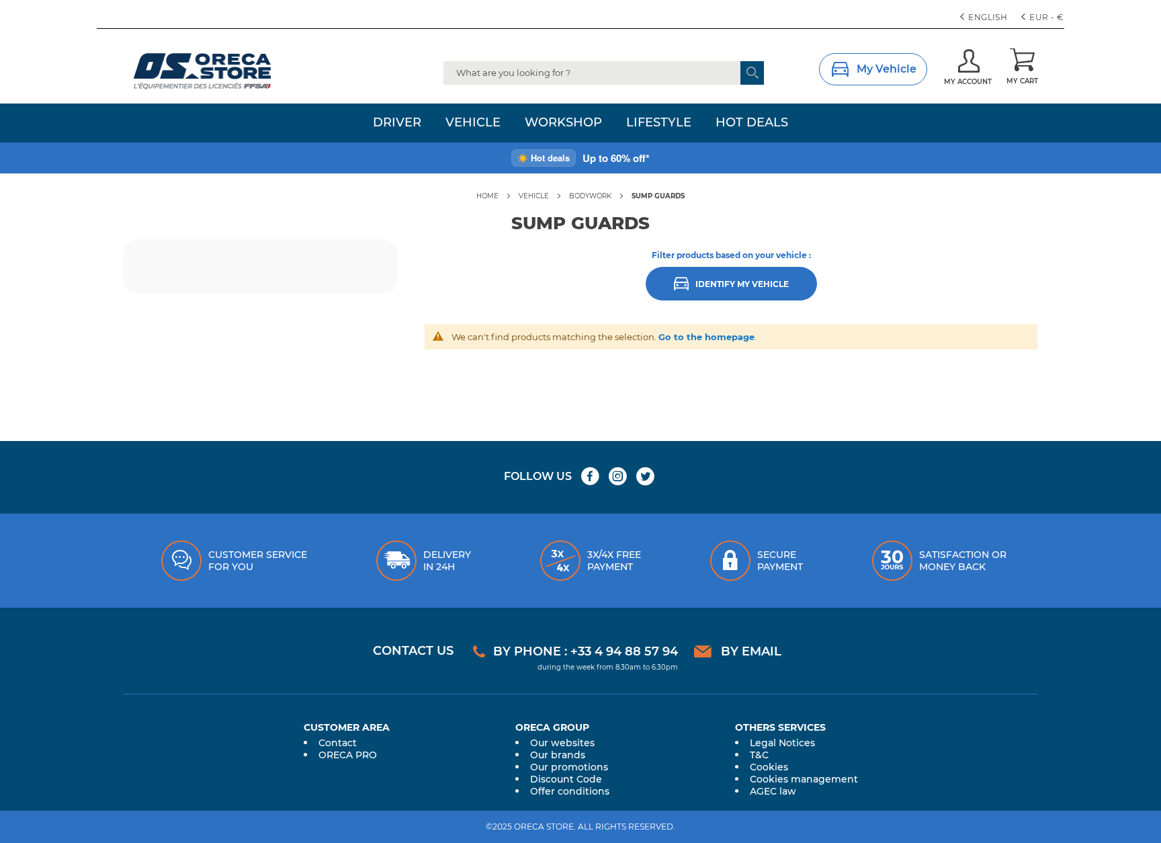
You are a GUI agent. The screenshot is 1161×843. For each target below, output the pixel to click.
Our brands (557, 755)
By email (751, 651)
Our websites (562, 743)
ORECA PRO (347, 755)
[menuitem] (397, 123)
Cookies (769, 767)
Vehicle (534, 196)
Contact (337, 743)
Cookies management (804, 779)
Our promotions (569, 767)
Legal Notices (782, 743)
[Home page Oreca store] (228, 71)
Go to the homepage (706, 336)
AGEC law (773, 791)
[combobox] (603, 73)
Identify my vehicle (742, 285)
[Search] (752, 73)
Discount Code (566, 779)
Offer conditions (569, 791)
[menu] (580, 123)
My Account (968, 81)
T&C (759, 755)
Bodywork (590, 196)
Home (487, 196)
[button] (1043, 17)
